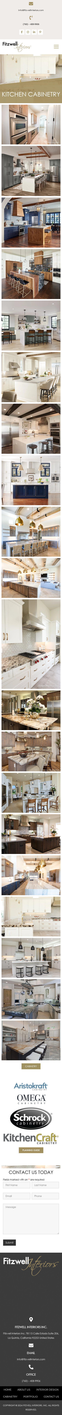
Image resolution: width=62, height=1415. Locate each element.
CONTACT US (51, 1396)
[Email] (31, 1345)
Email (31, 1353)
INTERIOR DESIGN (47, 1389)
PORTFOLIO (30, 1396)
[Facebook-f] (21, 32)
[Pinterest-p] (40, 32)
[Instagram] (28, 32)
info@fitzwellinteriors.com (31, 10)
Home (7, 1389)
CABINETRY (10, 1396)
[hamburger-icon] (56, 47)
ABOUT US (23, 1389)
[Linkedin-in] (34, 32)
